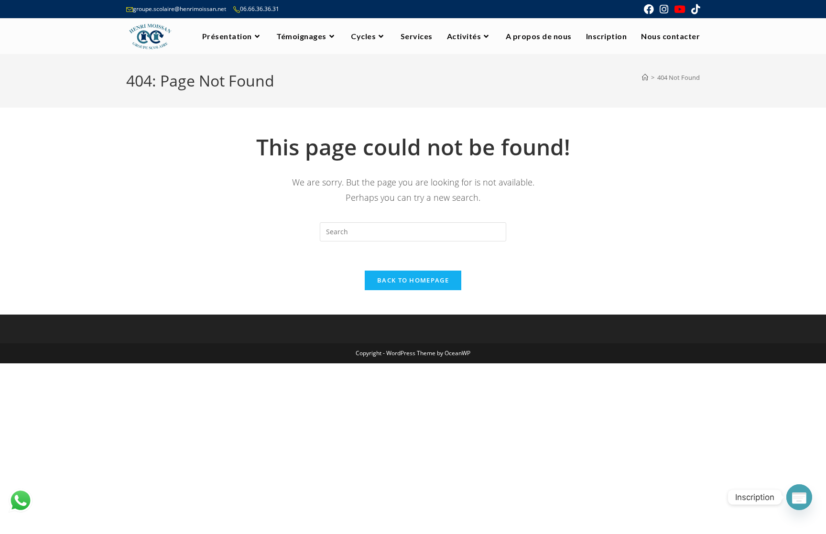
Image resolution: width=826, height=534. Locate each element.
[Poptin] (799, 497)
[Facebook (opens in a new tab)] (649, 9)
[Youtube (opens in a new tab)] (679, 9)
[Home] (645, 77)
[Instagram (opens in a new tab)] (664, 9)
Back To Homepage (413, 280)
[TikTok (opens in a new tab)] (694, 9)
